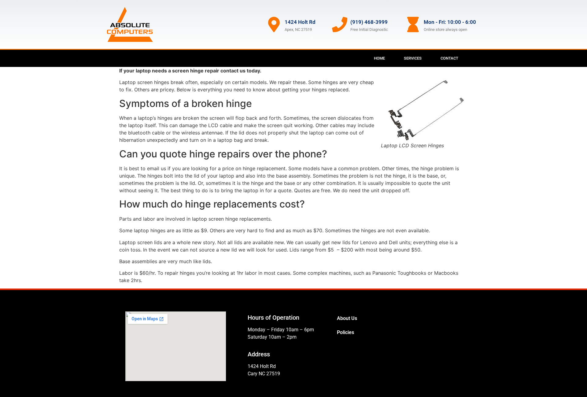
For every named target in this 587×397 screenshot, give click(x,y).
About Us (347, 318)
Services (413, 58)
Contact (449, 58)
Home (379, 58)
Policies (345, 332)
